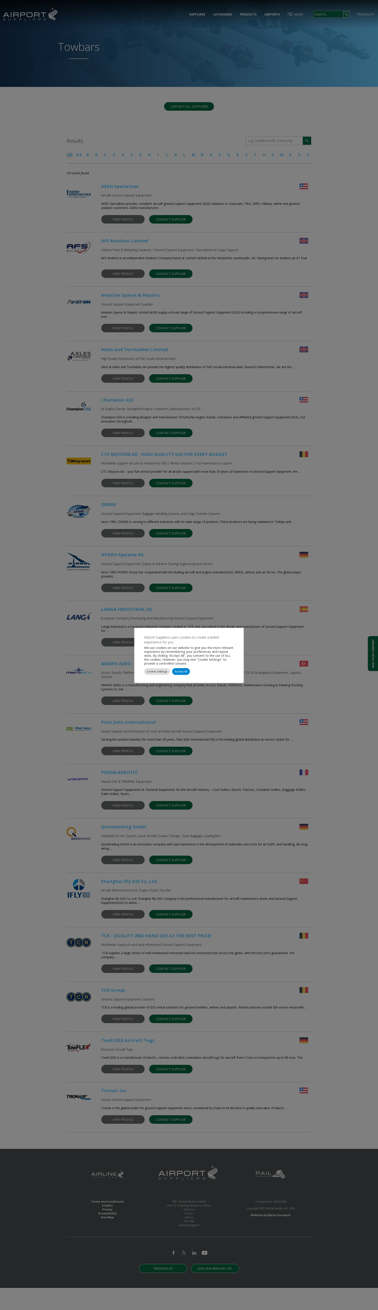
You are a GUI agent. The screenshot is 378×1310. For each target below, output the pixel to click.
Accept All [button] (181, 671)
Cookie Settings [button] (157, 671)
